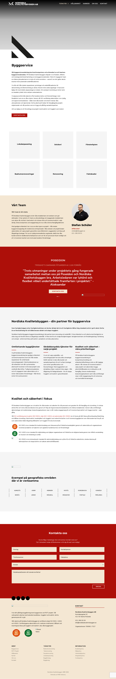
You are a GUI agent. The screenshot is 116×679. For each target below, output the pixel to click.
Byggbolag (47, 660)
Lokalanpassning (48, 656)
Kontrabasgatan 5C (81, 614)
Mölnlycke (66, 495)
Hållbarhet (76, 4)
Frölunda (98, 495)
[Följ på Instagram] (14, 598)
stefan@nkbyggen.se (78, 231)
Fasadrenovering (48, 653)
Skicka (98, 587)
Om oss (95, 4)
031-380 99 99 (80, 620)
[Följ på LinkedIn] (18, 598)
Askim (33, 490)
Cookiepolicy (79, 658)
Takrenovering (48, 651)
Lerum (33, 495)
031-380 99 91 (77, 233)
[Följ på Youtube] (28, 598)
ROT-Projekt (15, 651)
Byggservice (15, 649)
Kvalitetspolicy (79, 649)
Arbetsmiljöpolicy (80, 653)
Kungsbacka (82, 490)
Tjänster (63, 4)
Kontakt (103, 4)
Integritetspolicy (80, 656)
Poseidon (58, 260)
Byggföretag (47, 658)
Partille (82, 495)
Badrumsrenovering (49, 649)
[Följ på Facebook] (23, 598)
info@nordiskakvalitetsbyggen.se (85, 623)
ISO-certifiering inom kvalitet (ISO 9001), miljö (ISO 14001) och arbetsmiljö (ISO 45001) (42, 416)
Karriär (86, 4)
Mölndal (50, 495)
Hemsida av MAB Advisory (58, 674)
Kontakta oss (19, 115)
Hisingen (50, 490)
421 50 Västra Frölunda (83, 617)
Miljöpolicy (78, 651)
